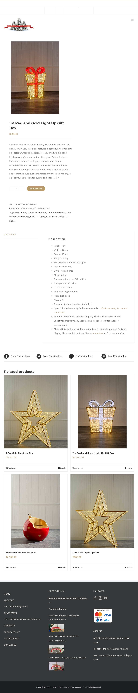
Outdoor (21, 216)
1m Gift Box (20, 212)
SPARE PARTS (10, 613)
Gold (68, 212)
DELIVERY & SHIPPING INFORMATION (22, 619)
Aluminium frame (56, 212)
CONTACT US (10, 645)
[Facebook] (95, 598)
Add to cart (36, 189)
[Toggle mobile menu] (132, 19)
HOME (7, 594)
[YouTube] (105, 598)
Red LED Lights (37, 216)
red (27, 216)
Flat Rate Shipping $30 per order (75, 4)
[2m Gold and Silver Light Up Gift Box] (102, 412)
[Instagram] (100, 598)
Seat (48, 216)
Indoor (12, 216)
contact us (97, 333)
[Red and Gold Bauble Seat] (36, 511)
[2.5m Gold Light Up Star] (36, 412)
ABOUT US (9, 600)
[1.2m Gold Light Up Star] (102, 511)
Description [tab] (10, 234)
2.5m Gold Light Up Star (19, 453)
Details (62, 468)
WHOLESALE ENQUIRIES (16, 606)
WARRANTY (9, 625)
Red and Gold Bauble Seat (21, 552)
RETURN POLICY (12, 638)
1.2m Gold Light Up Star (86, 552)
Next (64, 78)
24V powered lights (36, 212)
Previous (6, 78)
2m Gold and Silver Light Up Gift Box (93, 453)
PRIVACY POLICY (12, 632)
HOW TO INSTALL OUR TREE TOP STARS (67, 657)
